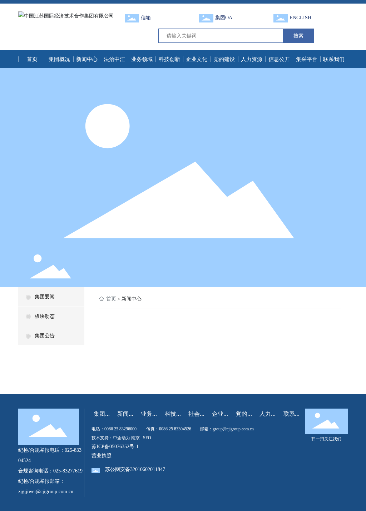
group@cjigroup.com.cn (233, 428)
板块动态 (45, 316)
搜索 (298, 35)
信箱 (146, 17)
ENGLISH (300, 17)
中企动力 (121, 437)
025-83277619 (68, 471)
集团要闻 (45, 296)
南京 (135, 437)
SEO (147, 437)
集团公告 (45, 335)
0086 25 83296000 (120, 428)
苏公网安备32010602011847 (135, 469)
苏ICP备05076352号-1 (115, 446)
